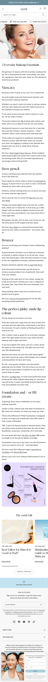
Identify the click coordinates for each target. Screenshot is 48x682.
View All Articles (24, 571)
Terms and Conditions (28, 676)
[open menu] (3, 9)
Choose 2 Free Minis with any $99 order (23, 2)
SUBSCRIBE (35, 671)
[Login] (40, 8)
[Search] (43, 14)
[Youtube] (24, 622)
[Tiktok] (34, 622)
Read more (6, 561)
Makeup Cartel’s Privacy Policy (23, 612)
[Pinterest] (29, 622)
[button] (5, 583)
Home (4, 26)
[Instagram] (14, 622)
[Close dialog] (45, 653)
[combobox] (27, 667)
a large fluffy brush (35, 265)
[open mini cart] (45, 8)
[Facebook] (19, 622)
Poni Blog (11, 26)
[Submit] (41, 604)
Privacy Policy (40, 676)
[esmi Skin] (24, 9)
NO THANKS (35, 674)
